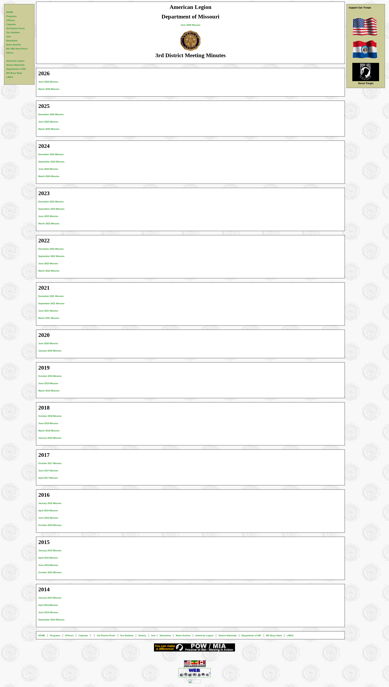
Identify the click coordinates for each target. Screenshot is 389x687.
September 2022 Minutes (51, 256)
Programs (55, 635)
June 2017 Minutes (48, 470)
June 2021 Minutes (48, 311)
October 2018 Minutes (50, 416)
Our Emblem (127, 635)
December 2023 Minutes (51, 201)
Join (153, 635)
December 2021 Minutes (51, 296)
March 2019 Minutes (48, 390)
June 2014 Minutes (48, 612)
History (142, 635)
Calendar (83, 635)
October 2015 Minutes (50, 572)
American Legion (204, 635)
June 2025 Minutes (48, 121)
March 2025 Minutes (48, 129)
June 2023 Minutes (48, 216)
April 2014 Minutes (48, 605)
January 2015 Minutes (49, 550)
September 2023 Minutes (51, 209)
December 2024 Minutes (51, 154)
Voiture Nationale (227, 635)
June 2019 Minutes (48, 383)
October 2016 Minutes (50, 525)
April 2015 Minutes (48, 558)
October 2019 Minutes (50, 376)
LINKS (290, 635)
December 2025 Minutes (51, 114)
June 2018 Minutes (48, 423)
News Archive (183, 635)
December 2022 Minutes (51, 249)
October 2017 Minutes (50, 463)
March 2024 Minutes (48, 176)
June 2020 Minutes (48, 343)
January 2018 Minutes (49, 438)
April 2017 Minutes (48, 478)
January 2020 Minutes (49, 350)
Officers (69, 635)
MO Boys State (274, 635)
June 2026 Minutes (190, 25)
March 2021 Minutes (48, 318)
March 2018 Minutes (48, 430)
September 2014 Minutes (51, 619)
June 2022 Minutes (48, 263)
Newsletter (165, 635)
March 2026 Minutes (48, 89)
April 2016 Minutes (48, 510)
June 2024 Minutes (48, 169)
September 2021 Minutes (51, 303)
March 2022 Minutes (48, 271)
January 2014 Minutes (49, 598)
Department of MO (251, 635)
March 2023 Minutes (48, 223)
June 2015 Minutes (48, 565)
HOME (41, 635)
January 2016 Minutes (49, 503)
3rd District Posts (106, 635)
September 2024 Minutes (51, 161)
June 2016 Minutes (48, 518)
